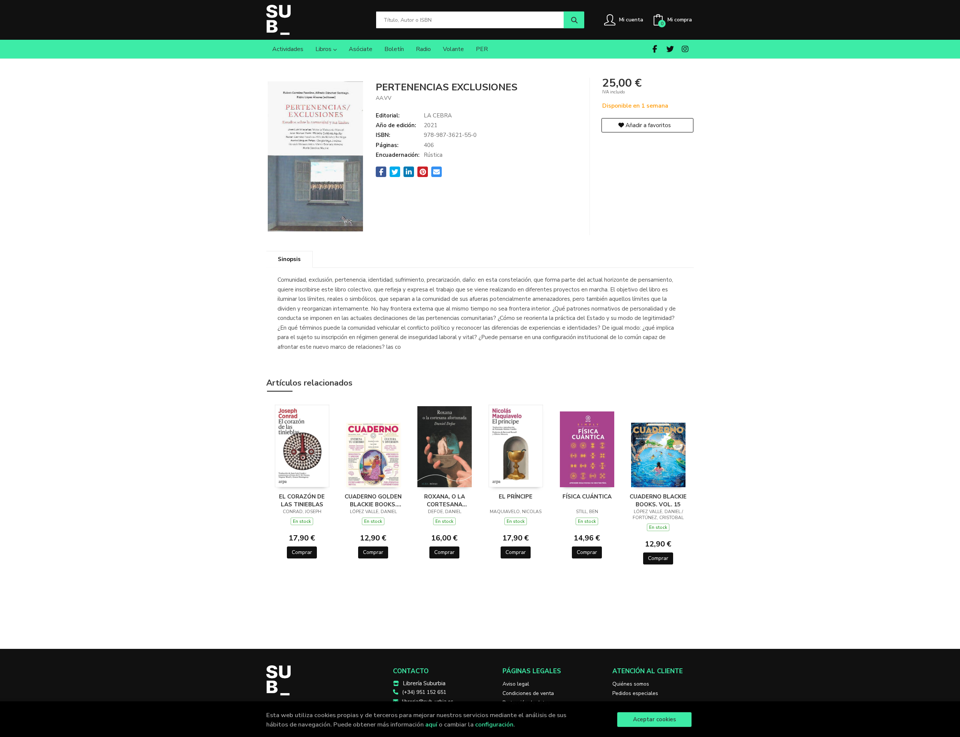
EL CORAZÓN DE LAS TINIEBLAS (302, 500)
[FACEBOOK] (655, 49)
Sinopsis (289, 259)
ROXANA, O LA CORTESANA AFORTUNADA (444, 500)
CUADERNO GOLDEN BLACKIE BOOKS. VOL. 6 (373, 500)
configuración (494, 724)
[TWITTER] (670, 49)
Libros (324, 49)
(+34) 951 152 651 (424, 692)
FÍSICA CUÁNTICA (587, 496)
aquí (431, 724)
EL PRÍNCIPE (515, 496)
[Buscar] (574, 20)
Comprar (302, 552)
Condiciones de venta (528, 693)
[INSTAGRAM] (685, 49)
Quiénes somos (630, 683)
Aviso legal (515, 683)
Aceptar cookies (654, 719)
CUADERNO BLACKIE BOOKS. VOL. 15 (658, 500)
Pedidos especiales (635, 693)
